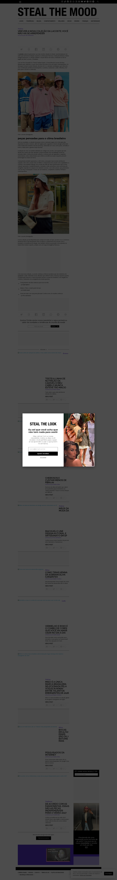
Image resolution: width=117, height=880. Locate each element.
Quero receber (43, 454)
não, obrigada (43, 457)
